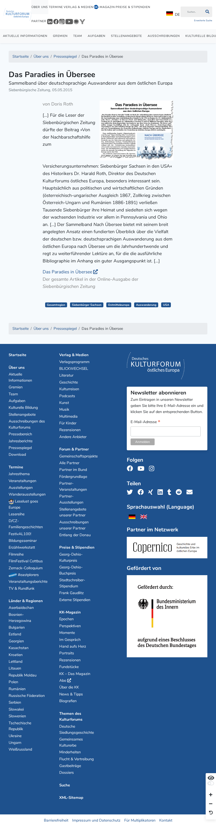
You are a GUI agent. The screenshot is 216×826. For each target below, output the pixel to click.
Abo (62, 680)
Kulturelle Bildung (23, 407)
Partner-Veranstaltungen (73, 486)
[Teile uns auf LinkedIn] (161, 492)
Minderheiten (70, 752)
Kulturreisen (69, 389)
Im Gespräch (70, 639)
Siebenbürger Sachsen (86, 305)
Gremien (60, 36)
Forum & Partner (74, 449)
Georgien (16, 641)
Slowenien (17, 716)
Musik (64, 409)
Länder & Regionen (26, 600)
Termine (56, 7)
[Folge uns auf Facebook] (131, 469)
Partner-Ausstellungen (71, 499)
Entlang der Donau (75, 534)
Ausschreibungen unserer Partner (74, 525)
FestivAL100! (20, 533)
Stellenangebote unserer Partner (72, 512)
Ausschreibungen (164, 36)
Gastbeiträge (70, 765)
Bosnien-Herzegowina (20, 617)
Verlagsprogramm (74, 361)
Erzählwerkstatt (22, 547)
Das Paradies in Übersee (67, 272)
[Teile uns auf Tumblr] (170, 492)
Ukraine (15, 735)
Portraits (66, 653)
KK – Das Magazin (74, 673)
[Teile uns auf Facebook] (142, 492)
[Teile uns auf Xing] (151, 492)
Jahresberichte (20, 441)
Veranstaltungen (22, 480)
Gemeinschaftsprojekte (77, 456)
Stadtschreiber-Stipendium (72, 583)
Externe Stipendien (74, 599)
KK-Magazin (70, 612)
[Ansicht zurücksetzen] (211, 813)
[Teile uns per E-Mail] (190, 492)
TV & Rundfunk (21, 588)
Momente (67, 632)
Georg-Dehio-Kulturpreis (71, 557)
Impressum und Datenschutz (96, 820)
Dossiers (66, 772)
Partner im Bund (73, 469)
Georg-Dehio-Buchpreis (71, 570)
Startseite (17, 354)
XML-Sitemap (71, 797)
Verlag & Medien (78, 7)
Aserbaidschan (21, 607)
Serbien (15, 702)
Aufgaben (96, 36)
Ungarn (15, 742)
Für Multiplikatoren (139, 820)
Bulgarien (17, 627)
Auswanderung (146, 305)
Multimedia (68, 416)
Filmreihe (16, 554)
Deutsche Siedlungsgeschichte (76, 729)
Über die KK (69, 687)
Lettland (15, 661)
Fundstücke (69, 666)
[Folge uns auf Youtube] (142, 469)
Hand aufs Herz (72, 646)
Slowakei (16, 709)
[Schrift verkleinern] (211, 804)
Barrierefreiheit (56, 820)
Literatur (66, 375)
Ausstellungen (21, 487)
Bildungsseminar (23, 540)
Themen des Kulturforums (70, 716)
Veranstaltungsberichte (27, 581)
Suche (64, 785)
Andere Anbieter (72, 436)
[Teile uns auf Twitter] (131, 492)
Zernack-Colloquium (26, 568)
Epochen (66, 619)
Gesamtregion (56, 305)
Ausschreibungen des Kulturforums (27, 424)
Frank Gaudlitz (71, 592)
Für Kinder (67, 423)
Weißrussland (20, 749)
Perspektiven (70, 625)
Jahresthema (19, 473)
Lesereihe (16, 514)
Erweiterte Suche (203, 20)
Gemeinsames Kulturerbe (71, 742)
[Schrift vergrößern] (211, 795)
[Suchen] (207, 12)
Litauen (15, 668)
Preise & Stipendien (133, 7)
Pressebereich (20, 434)
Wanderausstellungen (27, 494)
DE (177, 14)
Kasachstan (18, 647)
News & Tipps (71, 694)
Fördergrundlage (73, 476)
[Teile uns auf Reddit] (180, 492)
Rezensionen (70, 429)
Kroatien (16, 654)
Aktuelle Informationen (25, 36)
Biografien (68, 700)
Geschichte (68, 382)
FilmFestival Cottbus (26, 561)
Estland (15, 634)
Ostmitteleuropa (118, 305)
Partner (38, 21)
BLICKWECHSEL (73, 368)
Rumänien (17, 688)
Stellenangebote (126, 36)
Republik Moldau (22, 675)
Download (17, 454)
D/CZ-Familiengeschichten (26, 523)
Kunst (64, 402)
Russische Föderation (27, 695)
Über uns (39, 7)
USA (166, 305)
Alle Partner (69, 462)
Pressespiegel (20, 447)
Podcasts (67, 395)
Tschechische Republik (20, 726)
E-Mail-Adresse (145, 422)
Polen (13, 681)
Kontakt (165, 820)
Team (77, 36)
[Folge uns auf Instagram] (153, 469)
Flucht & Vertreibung (76, 759)
